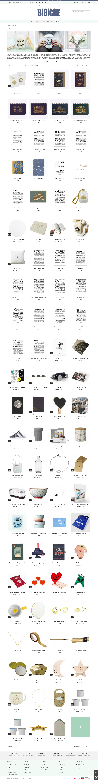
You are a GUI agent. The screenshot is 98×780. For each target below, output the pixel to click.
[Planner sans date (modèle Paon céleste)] (38, 109)
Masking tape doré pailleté (38, 650)
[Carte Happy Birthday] (38, 197)
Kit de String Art (59, 446)
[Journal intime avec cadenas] (59, 551)
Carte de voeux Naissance (38, 268)
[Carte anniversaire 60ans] (38, 79)
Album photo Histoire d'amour (59, 533)
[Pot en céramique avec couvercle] (80, 434)
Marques (27, 767)
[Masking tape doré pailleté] (38, 639)
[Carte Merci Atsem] (80, 286)
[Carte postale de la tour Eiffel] (80, 347)
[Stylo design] (59, 639)
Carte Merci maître (59, 297)
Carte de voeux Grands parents (38, 358)
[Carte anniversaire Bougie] (80, 167)
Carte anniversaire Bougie (80, 178)
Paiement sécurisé (64, 766)
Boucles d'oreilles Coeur (80, 475)
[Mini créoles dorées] (59, 610)
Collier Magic (38, 709)
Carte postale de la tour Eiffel (80, 358)
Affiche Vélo (59, 358)
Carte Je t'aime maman (38, 327)
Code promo (28, 771)
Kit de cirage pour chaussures (17, 504)
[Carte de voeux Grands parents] (38, 347)
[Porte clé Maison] (80, 197)
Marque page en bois (59, 239)
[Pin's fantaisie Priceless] (80, 522)
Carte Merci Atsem (80, 297)
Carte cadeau (45, 766)
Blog (67, 21)
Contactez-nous (83, 768)
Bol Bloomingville (38, 504)
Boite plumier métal (80, 650)
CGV (9, 771)
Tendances (14, 25)
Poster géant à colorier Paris (17, 387)
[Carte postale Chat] (59, 167)
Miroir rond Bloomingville (38, 621)
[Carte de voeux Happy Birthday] (80, 79)
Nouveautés (28, 766)
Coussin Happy (18, 268)
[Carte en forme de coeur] (59, 581)
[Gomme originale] (38, 228)
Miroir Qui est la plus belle (17, 680)
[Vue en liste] (37, 65)
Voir (25, 65)
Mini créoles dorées (59, 621)
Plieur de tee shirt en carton (17, 592)
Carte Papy (17, 358)
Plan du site (28, 772)
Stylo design (59, 650)
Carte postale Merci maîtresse (38, 297)
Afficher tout (81, 65)
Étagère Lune (59, 680)
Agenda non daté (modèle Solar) (17, 120)
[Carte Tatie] (80, 315)
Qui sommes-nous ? (12, 764)
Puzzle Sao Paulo (80, 416)
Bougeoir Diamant (38, 680)
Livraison (44, 769)
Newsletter (10, 766)
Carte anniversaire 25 (80, 149)
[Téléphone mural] (80, 228)
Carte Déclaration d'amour (59, 208)
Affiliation (44, 771)
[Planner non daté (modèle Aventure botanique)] (59, 109)
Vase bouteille (38, 475)
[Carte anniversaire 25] (80, 138)
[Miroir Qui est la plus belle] (17, 668)
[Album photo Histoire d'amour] (59, 522)
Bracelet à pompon (59, 504)
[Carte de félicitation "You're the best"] (17, 167)
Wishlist (44, 764)
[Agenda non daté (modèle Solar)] (17, 109)
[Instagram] (45, 2)
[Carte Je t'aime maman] (38, 315)
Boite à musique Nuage (38, 563)
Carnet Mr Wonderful (38, 178)
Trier (9, 65)
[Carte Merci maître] (59, 286)
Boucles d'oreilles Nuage (80, 621)
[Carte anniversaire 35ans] (59, 138)
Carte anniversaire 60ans (38, 91)
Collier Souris (17, 650)
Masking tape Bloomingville (38, 533)
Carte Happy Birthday (38, 208)
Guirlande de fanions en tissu (17, 446)
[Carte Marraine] (59, 257)
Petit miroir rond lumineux (17, 239)
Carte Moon (17, 416)
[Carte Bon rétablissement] (17, 197)
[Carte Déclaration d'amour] (59, 197)
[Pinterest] (42, 2)
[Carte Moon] (17, 405)
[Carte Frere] (17, 315)
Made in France (59, 21)
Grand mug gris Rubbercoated (38, 446)
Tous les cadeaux (34, 21)
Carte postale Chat (59, 178)
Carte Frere (17, 327)
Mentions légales (12, 772)
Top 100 (43, 21)
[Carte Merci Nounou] (17, 286)
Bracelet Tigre (59, 475)
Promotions (50, 21)
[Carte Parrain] (80, 257)
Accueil (8, 25)
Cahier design (38, 416)
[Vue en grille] (36, 65)
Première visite (63, 764)
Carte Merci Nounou (17, 297)
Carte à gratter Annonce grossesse (17, 91)
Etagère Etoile (80, 680)
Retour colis (62, 767)
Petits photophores (17, 738)
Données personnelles (13, 774)
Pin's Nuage (59, 709)
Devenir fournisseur (64, 771)
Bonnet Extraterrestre (80, 592)
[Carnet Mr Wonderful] (38, 167)
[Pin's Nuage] (59, 698)
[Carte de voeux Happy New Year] (17, 551)
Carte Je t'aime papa (59, 327)
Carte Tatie (80, 327)
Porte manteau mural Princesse (38, 387)
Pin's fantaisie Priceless (80, 533)
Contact (61, 772)
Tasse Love (17, 621)
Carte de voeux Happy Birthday (80, 91)
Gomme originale (38, 239)
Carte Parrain (80, 268)
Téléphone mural (80, 239)
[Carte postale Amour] (80, 376)
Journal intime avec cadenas (59, 563)
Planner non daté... (59, 120)
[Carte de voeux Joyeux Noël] (59, 79)
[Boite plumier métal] (80, 639)
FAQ (61, 769)
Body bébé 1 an (80, 563)
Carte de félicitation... (17, 178)
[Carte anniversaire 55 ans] (38, 138)
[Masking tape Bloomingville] (38, 522)
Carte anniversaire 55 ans (38, 149)
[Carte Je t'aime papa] (59, 315)
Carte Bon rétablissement (17, 208)
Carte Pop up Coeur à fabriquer (80, 504)
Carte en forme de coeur (59, 592)
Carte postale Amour (80, 387)
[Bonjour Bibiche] (49, 12)
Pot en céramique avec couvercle (80, 446)
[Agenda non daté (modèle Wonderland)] (80, 109)
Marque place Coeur (59, 416)
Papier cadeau (45, 767)
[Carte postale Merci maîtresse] (38, 286)
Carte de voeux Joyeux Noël (59, 91)
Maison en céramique (59, 738)
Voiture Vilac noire (59, 387)
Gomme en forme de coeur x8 (38, 592)
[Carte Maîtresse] (17, 138)
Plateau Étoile (38, 738)
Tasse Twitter (17, 709)
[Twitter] (39, 2)
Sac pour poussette (17, 475)
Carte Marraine (59, 268)
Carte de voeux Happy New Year (17, 563)
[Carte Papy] (17, 347)
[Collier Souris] (17, 639)
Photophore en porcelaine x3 (80, 709)
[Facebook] (36, 2)
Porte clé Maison (80, 208)
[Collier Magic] (38, 698)
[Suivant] (89, 66)
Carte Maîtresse (17, 149)
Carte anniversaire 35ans (59, 149)
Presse (9, 769)
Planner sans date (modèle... (38, 120)
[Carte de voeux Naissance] (38, 257)
